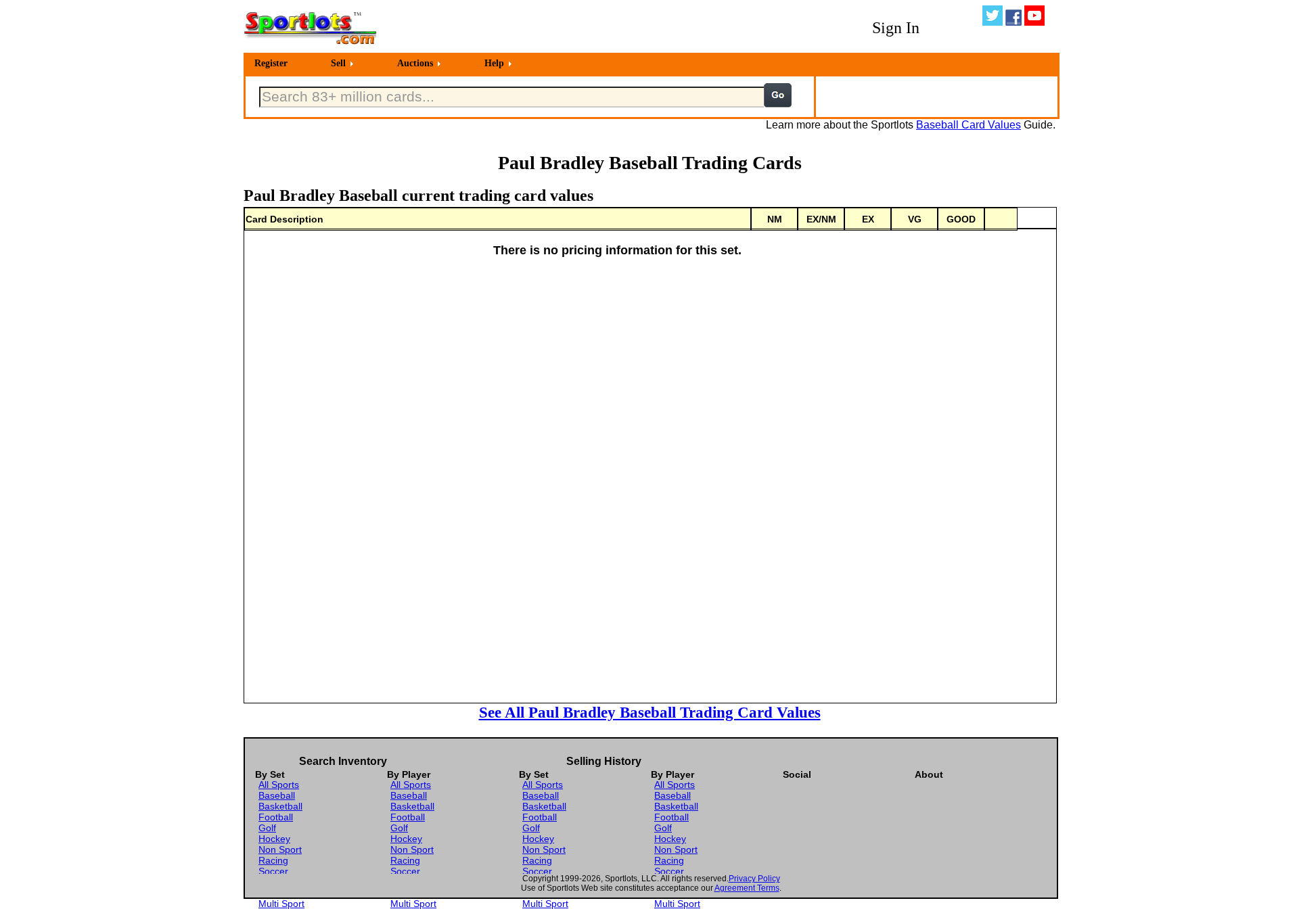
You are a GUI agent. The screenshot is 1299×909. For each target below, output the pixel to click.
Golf (267, 827)
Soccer (273, 871)
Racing (273, 860)
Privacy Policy (754, 878)
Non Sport (280, 849)
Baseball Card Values (968, 125)
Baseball (276, 795)
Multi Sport (281, 903)
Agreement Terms (746, 888)
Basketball (280, 806)
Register (271, 63)
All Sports (278, 784)
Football (275, 817)
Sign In (895, 28)
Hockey (274, 838)
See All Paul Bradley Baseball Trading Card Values (650, 712)
